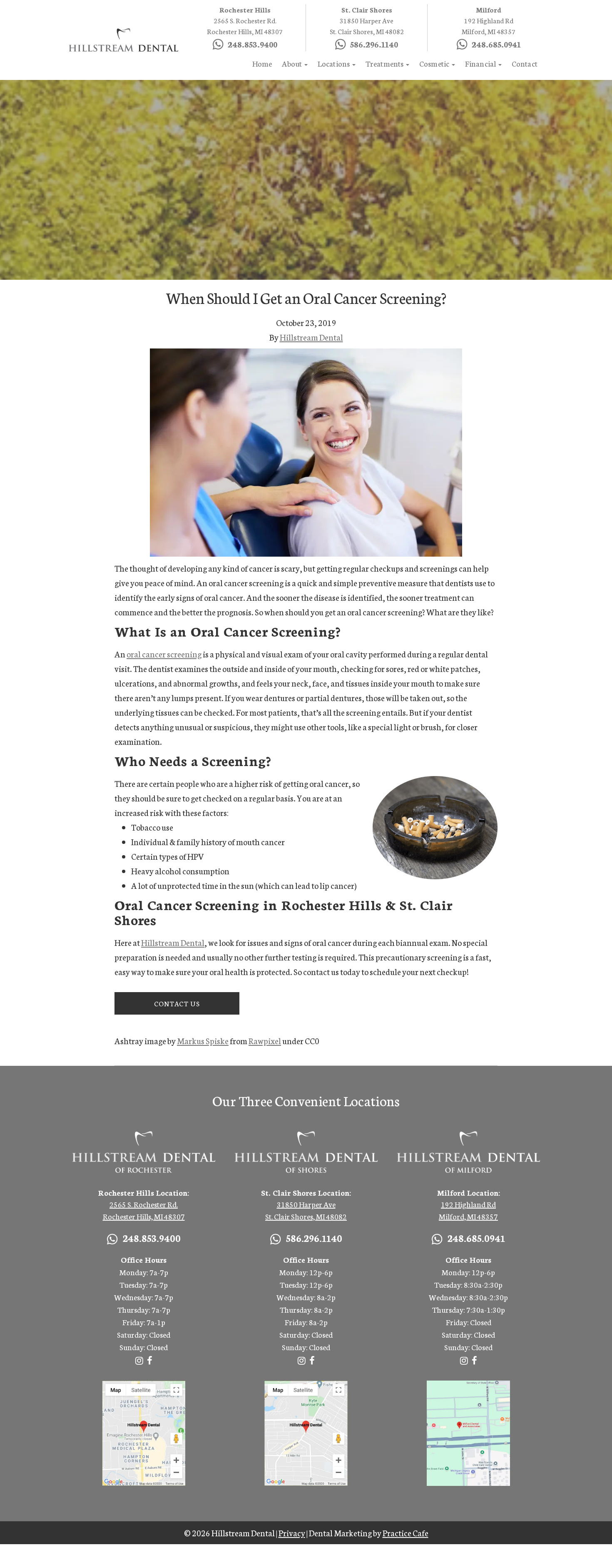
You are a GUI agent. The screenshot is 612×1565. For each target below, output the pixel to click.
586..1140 (374, 44)
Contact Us (177, 1003)
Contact (524, 63)
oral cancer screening (164, 653)
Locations (334, 63)
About (292, 63)
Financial (481, 63)
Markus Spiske (203, 1040)
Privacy (292, 1532)
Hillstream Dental (311, 337)
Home (262, 63)
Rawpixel (265, 1040)
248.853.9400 (187, 18)
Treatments (385, 63)
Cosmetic (435, 63)
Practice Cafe (405, 1532)
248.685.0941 (496, 44)
